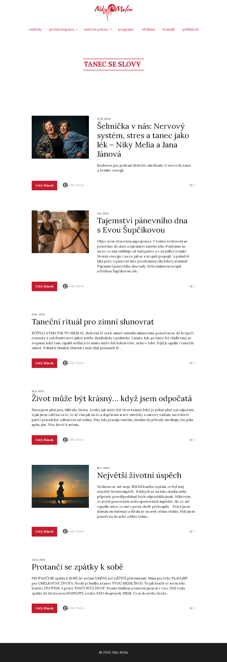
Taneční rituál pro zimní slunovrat (93, 322)
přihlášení (191, 29)
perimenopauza (61, 29)
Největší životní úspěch (139, 475)
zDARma (148, 29)
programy (126, 29)
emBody (35, 29)
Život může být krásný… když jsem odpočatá (112, 398)
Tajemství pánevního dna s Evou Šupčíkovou (142, 225)
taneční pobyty (96, 29)
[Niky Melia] (114, 12)
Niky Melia (76, 185)
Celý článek (44, 185)
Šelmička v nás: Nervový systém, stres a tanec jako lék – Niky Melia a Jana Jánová (143, 140)
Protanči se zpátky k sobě (77, 567)
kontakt (169, 29)
